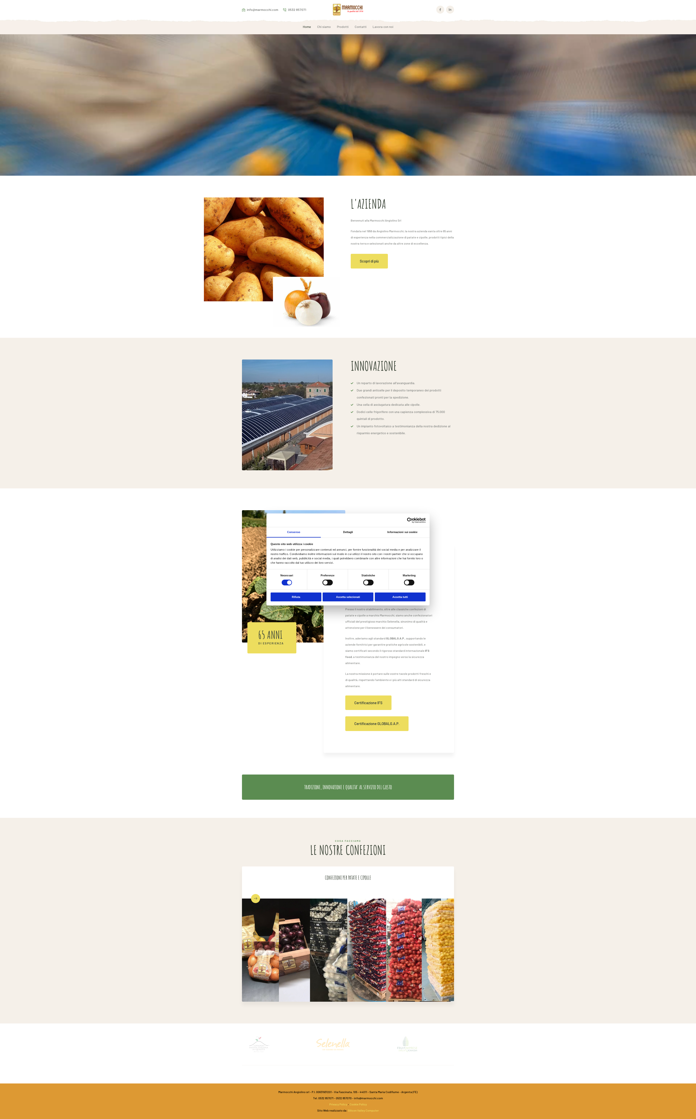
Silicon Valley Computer (363, 1110)
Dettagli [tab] (348, 532)
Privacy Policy (338, 1104)
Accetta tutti (400, 596)
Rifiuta (296, 596)
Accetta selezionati (348, 596)
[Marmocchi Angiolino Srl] (348, 9)
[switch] (327, 582)
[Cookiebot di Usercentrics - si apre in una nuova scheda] (410, 520)
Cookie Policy (358, 1104)
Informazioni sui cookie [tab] (402, 532)
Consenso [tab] (293, 532)
